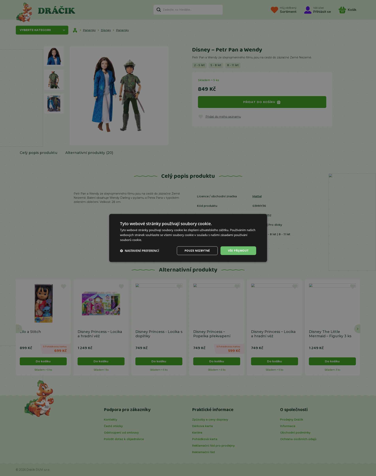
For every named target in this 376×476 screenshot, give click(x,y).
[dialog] (188, 238)
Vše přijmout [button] (238, 250)
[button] (139, 250)
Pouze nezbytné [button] (197, 250)
